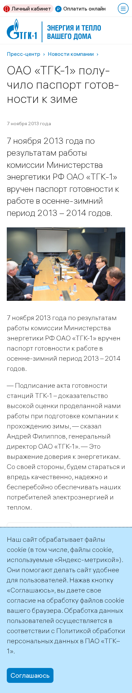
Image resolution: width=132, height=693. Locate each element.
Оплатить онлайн (84, 8)
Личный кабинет (31, 8)
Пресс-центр (23, 53)
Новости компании (71, 53)
